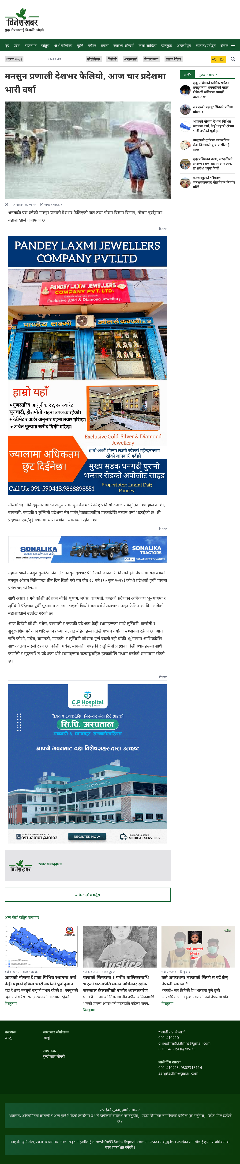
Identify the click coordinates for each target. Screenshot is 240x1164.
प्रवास (105, 46)
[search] (233, 59)
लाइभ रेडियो (173, 59)
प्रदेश (17, 46)
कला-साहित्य (148, 46)
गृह (7, 46)
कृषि (80, 46)
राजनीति (31, 46)
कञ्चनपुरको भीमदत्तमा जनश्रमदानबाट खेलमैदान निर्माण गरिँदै (214, 183)
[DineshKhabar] (22, 17)
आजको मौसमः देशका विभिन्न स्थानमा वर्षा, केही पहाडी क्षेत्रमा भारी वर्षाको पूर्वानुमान (213, 126)
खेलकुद (166, 46)
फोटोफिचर (93, 59)
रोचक (225, 46)
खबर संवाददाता (50, 864)
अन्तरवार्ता (130, 59)
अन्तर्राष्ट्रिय (184, 46)
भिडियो (112, 59)
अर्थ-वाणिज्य (63, 46)
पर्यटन (92, 46)
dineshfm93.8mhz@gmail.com (118, 1142)
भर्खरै (187, 75)
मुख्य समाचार (208, 75)
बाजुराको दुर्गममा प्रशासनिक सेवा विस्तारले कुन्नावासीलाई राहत (211, 145)
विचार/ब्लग (151, 59)
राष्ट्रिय (45, 46)
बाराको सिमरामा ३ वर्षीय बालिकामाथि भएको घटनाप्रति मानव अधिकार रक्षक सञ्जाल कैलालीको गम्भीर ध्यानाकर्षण (116, 984)
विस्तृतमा (11, 1004)
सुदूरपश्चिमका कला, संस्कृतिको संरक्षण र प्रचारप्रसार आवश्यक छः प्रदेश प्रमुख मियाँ (212, 164)
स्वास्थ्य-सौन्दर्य (123, 46)
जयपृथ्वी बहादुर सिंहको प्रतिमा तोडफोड (213, 109)
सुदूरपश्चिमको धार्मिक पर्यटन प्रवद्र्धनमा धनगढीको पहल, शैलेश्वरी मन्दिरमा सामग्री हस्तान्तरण (211, 90)
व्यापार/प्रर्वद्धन (206, 46)
